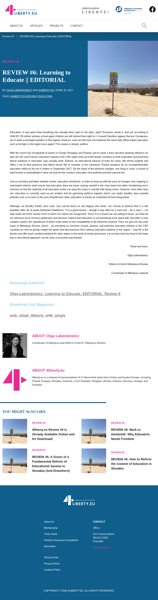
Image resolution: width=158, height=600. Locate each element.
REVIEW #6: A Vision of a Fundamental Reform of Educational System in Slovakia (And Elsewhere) (51, 463)
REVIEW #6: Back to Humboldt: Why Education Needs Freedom (130, 434)
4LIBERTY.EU (76, 590)
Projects (56, 25)
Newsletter (50, 546)
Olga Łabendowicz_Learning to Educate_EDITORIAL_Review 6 (65, 294)
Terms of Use (51, 557)
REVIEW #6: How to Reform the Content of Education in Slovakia (131, 464)
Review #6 (8, 36)
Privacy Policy (52, 563)
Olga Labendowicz (19, 90)
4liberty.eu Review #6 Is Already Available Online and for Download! (53, 434)
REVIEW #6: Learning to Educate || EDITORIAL (46, 36)
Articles (36, 25)
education (45, 96)
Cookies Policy (52, 569)
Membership (51, 528)
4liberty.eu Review (23, 96)
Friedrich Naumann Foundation (61, 540)
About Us (16, 25)
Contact (77, 25)
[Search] (144, 26)
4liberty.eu (46, 90)
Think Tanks (50, 534)
